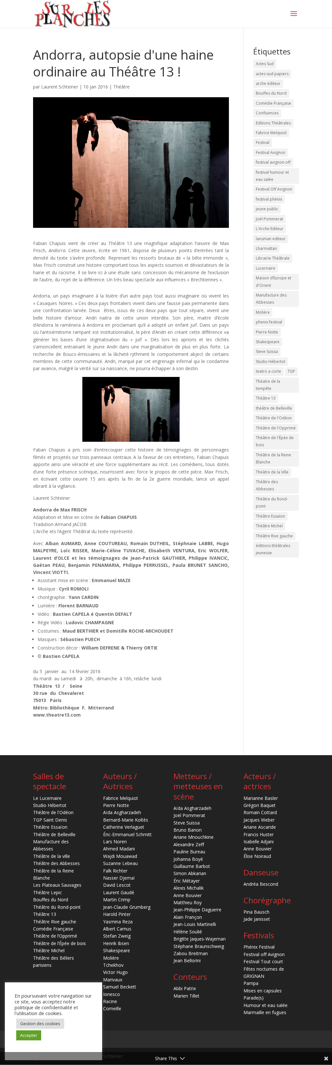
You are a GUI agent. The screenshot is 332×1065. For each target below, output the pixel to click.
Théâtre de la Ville (272, 472)
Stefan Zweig (117, 936)
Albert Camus (117, 929)
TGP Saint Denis (50, 820)
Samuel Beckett (119, 987)
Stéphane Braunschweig (198, 946)
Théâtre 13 (266, 398)
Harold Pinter (117, 914)
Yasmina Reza (118, 922)
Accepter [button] (28, 1035)
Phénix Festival (259, 947)
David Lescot (117, 885)
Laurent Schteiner (59, 87)
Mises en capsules (262, 991)
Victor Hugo (115, 972)
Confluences (267, 113)
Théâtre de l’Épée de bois (59, 943)
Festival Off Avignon (274, 189)
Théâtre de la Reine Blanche (273, 458)
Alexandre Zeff (188, 844)
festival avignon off (273, 162)
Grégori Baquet (259, 805)
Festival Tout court (263, 961)
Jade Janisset (256, 919)
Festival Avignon (270, 152)
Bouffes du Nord (271, 93)
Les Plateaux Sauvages (57, 885)
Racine (110, 1001)
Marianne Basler (260, 798)
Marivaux (112, 980)
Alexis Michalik (188, 888)
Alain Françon (187, 917)
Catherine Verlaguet (123, 827)
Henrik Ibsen (116, 943)
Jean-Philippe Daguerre (197, 910)
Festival (262, 142)
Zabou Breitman (190, 953)
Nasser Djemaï (119, 878)
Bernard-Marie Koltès (125, 820)
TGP (291, 371)
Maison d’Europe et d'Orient (273, 281)
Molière (263, 312)
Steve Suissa (267, 351)
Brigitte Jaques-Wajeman (199, 939)
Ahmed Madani (119, 849)
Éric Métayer (186, 881)
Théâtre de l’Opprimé (55, 936)
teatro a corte (268, 371)
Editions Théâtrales (273, 123)
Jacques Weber (259, 820)
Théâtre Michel (269, 526)
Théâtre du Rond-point (272, 502)
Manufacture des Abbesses (271, 298)
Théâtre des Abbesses (267, 485)
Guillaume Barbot (191, 866)
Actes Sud (265, 63)
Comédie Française (273, 103)
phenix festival (269, 322)
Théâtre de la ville (51, 856)
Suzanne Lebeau (120, 863)
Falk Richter (115, 871)
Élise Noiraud (257, 856)
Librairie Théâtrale (273, 258)
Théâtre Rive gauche (274, 536)
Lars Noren (115, 841)
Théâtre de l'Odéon (274, 418)
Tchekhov (113, 965)
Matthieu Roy (187, 902)
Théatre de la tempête (268, 385)
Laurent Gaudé (118, 892)
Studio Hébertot (270, 361)
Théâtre (121, 87)
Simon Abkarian (189, 873)
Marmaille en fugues (264, 1012)
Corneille (112, 1008)
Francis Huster (258, 834)
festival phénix (269, 199)
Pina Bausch (256, 912)
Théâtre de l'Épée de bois (275, 441)
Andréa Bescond (260, 884)
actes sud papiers (272, 73)
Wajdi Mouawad (120, 856)
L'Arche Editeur (269, 228)
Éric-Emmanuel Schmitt (127, 834)
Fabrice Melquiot (271, 132)
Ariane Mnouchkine (193, 837)
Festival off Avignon (264, 954)
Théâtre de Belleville (54, 834)
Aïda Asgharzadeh (122, 812)
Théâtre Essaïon (270, 516)
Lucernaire (265, 268)
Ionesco (111, 994)
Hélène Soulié (187, 932)
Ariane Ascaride (259, 827)
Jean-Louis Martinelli (194, 924)
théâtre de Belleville (274, 408)
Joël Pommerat (269, 219)
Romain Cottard (260, 812)
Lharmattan (266, 248)
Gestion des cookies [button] (40, 1023)
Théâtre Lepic (47, 892)
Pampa (250, 983)
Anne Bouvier (187, 895)
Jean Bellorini (187, 960)
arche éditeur (268, 83)
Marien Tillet (186, 996)
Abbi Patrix (184, 988)
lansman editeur (271, 238)
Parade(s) (253, 998)
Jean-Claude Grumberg (126, 907)
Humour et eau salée (265, 1005)
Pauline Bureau (189, 851)
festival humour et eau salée (272, 176)
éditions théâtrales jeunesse (273, 549)
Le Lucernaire (47, 798)
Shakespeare (267, 342)
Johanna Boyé (188, 859)
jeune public (267, 209)
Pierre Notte (267, 332)
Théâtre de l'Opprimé (276, 428)
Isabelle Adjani (258, 841)
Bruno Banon (187, 830)
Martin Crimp (116, 899)
